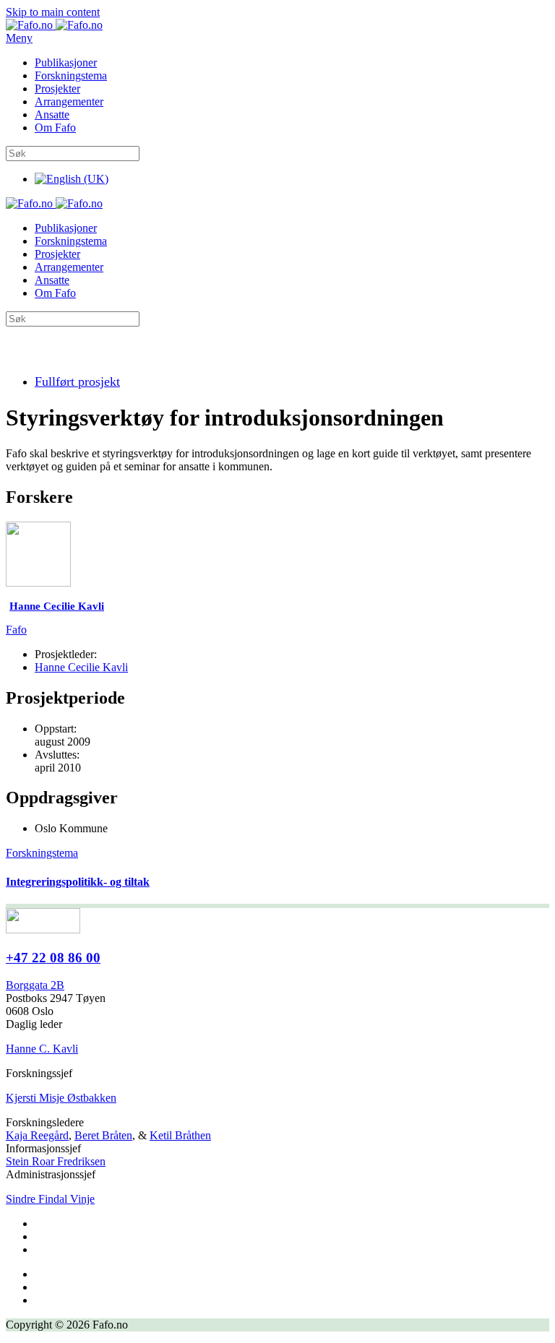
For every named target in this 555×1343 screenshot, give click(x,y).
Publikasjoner (66, 62)
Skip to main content (53, 12)
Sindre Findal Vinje (50, 1199)
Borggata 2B (35, 985)
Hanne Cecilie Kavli (81, 667)
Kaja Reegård (37, 1135)
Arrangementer (69, 101)
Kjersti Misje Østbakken (61, 1098)
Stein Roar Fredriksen (56, 1161)
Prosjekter (57, 88)
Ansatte (52, 114)
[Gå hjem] (54, 25)
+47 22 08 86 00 (53, 957)
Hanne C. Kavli (42, 1048)
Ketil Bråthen (180, 1135)
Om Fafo (55, 127)
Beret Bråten (103, 1135)
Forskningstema (71, 75)
